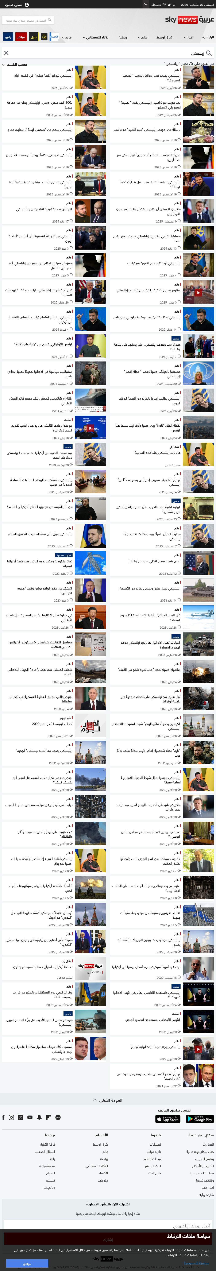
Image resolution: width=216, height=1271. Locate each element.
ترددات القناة (152, 1158)
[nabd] (58, 1117)
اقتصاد (103, 1172)
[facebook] (3, 1117)
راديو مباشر (153, 1151)
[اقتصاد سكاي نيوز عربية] (54, 36)
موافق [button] (27, 1263)
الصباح (50, 1172)
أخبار (190, 37)
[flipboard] (48, 1117)
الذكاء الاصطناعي (97, 37)
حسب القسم (16, 63)
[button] (21, 36)
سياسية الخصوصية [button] (196, 1262)
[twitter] (20, 1117)
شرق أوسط (165, 37)
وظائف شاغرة (205, 1179)
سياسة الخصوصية (202, 1172)
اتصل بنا (208, 1143)
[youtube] (29, 1117)
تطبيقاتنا (155, 1143)
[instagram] (11, 1117)
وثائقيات (49, 1187)
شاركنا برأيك (206, 1194)
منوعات (103, 1179)
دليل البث (154, 1172)
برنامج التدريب (204, 1158)
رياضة (123, 37)
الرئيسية (208, 36)
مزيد (68, 37)
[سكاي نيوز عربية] (189, 20)
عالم (144, 37)
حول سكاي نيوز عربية (200, 1151)
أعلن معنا (208, 1187)
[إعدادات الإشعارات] (44, 36)
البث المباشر (153, 1165)
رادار (52, 1158)
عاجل (34, 36)
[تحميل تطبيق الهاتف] (184, 1119)
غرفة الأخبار (47, 1143)
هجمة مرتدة (47, 1165)
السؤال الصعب (45, 1151)
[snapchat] (39, 1117)
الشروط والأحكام (203, 1165)
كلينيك (50, 1179)
